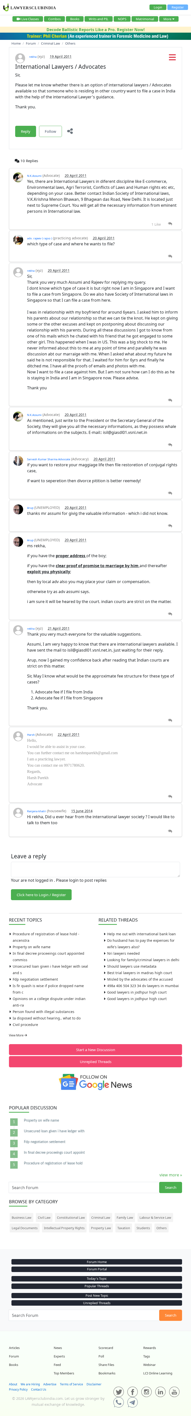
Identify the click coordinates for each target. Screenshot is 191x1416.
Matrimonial (145, 19)
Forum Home (97, 1262)
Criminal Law (100, 1217)
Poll (101, 1356)
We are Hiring (30, 1384)
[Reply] (170, 223)
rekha (33, 57)
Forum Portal (97, 1269)
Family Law (125, 1217)
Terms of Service (71, 1384)
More (167, 19)
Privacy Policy (18, 1389)
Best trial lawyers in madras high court (139, 972)
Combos (54, 19)
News (58, 1348)
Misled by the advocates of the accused (140, 979)
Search (170, 1187)
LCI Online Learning (157, 1373)
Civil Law (44, 1217)
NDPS (122, 19)
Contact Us (38, 1389)
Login (158, 7)
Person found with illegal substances (43, 1011)
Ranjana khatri (36, 811)
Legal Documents (25, 1228)
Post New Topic (97, 1295)
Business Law (21, 1217)
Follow (50, 131)
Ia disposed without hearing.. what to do (47, 1018)
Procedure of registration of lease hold (53, 1163)
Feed (57, 1364)
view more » (170, 1175)
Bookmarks (106, 1373)
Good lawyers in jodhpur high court (137, 992)
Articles (14, 1348)
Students (143, 1228)
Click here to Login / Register (41, 894)
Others (161, 1228)
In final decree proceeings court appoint (54, 1152)
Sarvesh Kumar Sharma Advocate (48, 459)
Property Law (101, 1228)
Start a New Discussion (95, 1049)
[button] (172, 59)
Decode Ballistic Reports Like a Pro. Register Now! (96, 29)
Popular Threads (97, 1286)
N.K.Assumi (34, 176)
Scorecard (105, 1348)
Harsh (31, 735)
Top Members (64, 1373)
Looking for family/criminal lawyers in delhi (143, 959)
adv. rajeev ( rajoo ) (39, 238)
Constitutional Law (71, 1217)
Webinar (149, 1364)
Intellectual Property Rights (64, 1228)
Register (178, 7)
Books (74, 19)
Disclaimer (94, 1384)
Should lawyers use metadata (131, 966)
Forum (14, 1356)
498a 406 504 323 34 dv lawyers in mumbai (143, 985)
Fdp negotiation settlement (35, 979)
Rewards (149, 1348)
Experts (59, 1356)
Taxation (123, 1228)
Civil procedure (25, 1024)
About (13, 1384)
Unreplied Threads (95, 1061)
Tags (146, 1356)
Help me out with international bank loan (141, 934)
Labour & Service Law (155, 1217)
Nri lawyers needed (123, 953)
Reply (25, 131)
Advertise (49, 1384)
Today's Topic (97, 1278)
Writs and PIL (98, 19)
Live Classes (30, 19)
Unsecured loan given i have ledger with (54, 1131)
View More (16, 1035)
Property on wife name (31, 946)
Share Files (106, 1364)
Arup (30, 508)
